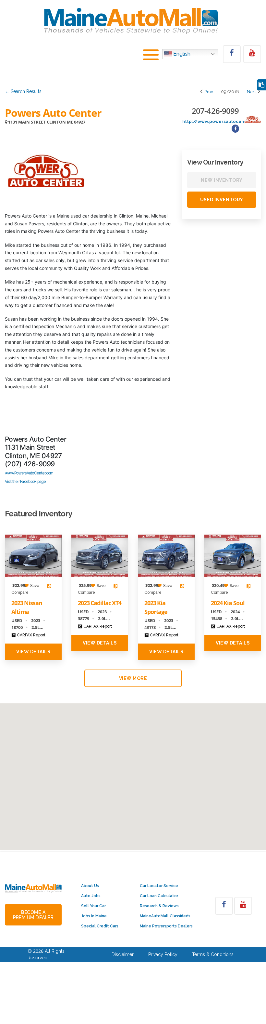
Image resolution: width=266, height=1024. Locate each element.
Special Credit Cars (99, 926)
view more (133, 678)
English (181, 54)
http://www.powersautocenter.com (221, 121)
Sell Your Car (93, 906)
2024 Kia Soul (227, 603)
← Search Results (23, 91)
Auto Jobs (91, 896)
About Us (90, 886)
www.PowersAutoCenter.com (29, 473)
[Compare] (261, 85)
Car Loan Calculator (159, 896)
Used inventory (221, 199)
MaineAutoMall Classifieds (165, 916)
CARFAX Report (30, 635)
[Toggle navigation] (151, 56)
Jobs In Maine (94, 916)
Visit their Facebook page (25, 481)
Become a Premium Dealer (33, 915)
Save (34, 585)
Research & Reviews (159, 906)
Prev (208, 91)
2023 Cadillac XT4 (99, 603)
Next (252, 91)
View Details (33, 651)
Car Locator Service (159, 886)
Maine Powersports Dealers (166, 926)
